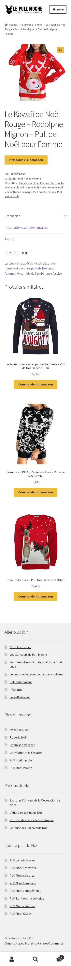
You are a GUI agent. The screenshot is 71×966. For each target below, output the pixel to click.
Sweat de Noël (19, 730)
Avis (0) (9, 239)
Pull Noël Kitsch (21, 914)
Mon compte (12, 959)
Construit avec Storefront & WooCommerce (34, 943)
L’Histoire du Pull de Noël (27, 813)
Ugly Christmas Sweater (26, 753)
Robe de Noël (19, 737)
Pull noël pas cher (22, 760)
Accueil (13, 24)
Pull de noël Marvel (22, 860)
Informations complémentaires (26, 227)
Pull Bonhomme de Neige (27, 898)
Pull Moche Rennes (22, 906)
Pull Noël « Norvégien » (25, 891)
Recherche (35, 959)
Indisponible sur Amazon (26, 160)
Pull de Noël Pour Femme (34, 183)
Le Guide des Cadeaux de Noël (29, 828)
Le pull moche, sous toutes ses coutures (36, 674)
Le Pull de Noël (20, 697)
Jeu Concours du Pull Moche (28, 654)
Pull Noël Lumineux (23, 883)
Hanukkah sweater (22, 745)
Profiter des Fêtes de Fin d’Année (32, 820)
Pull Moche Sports (22, 875)
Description (12, 216)
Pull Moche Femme (32, 24)
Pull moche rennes (44, 192)
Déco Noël (16, 690)
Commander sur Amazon (35, 384)
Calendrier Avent (21, 682)
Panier (54, 956)
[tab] (36, 216)
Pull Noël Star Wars (23, 868)
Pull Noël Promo (21, 768)
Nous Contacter (20, 647)
